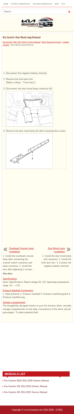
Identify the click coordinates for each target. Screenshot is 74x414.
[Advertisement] (37, 58)
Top (63, 4)
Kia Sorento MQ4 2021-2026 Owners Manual (26, 380)
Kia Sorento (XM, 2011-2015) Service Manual (21, 42)
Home (5, 4)
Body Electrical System (51, 42)
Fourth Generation (20, 4)
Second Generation (42, 4)
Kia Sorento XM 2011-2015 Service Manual (25, 392)
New (57, 4)
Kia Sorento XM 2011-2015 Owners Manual (25, 386)
